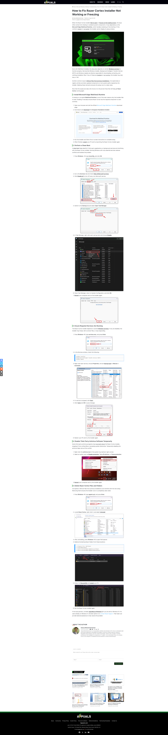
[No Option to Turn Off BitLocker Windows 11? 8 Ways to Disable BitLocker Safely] (116, 680)
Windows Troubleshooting (90, 6)
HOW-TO (92, 2)
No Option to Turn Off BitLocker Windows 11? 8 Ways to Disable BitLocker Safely (115, 688)
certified (77, 19)
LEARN (113, 2)
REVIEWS (100, 2)
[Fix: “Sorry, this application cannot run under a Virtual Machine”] (80, 678)
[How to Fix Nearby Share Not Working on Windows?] (116, 697)
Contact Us (114, 720)
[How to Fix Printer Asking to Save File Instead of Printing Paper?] (98, 697)
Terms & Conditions (82, 720)
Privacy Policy (65, 720)
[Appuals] (50, 2)
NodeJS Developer (84, 629)
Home (74, 6)
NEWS (107, 2)
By (72, 18)
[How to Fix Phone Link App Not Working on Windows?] (98, 678)
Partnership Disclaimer (104, 720)
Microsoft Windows (81, 6)
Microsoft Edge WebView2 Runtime (106, 105)
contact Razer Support (106, 613)
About (52, 720)
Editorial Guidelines (93, 720)
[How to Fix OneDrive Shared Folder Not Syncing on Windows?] (80, 698)
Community (58, 720)
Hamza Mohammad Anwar (77, 18)
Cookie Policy (73, 720)
